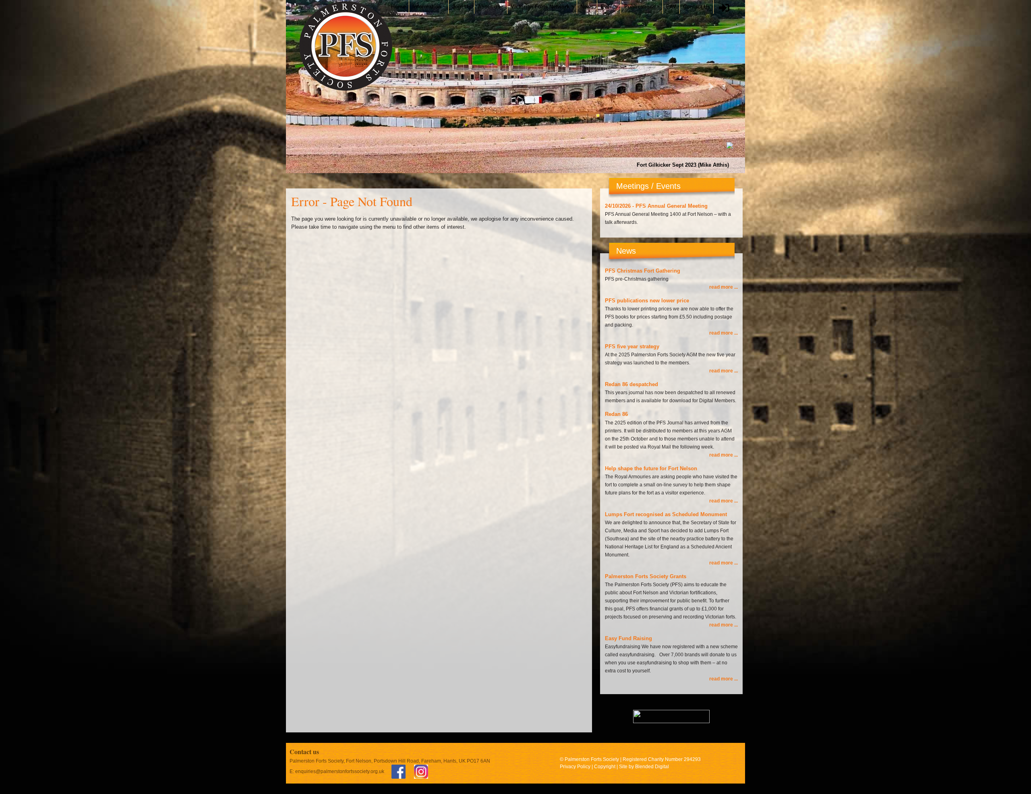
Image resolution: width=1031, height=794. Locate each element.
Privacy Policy (575, 766)
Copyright (604, 766)
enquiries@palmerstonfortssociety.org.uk (339, 771)
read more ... (723, 287)
